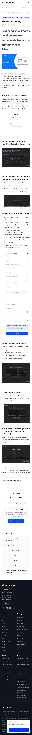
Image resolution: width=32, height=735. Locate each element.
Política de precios (22, 629)
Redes (19, 635)
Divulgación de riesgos (23, 673)
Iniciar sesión (20, 617)
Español (5, 603)
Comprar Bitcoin (6, 658)
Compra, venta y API (21, 7)
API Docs (19, 641)
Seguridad (4, 632)
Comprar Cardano (6, 676)
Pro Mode (20, 638)
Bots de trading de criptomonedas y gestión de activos (16, 12)
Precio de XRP (5, 673)
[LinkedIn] (6, 608)
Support (4, 626)
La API (3, 10)
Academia (20, 468)
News (3, 623)
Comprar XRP (5, 670)
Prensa (4, 650)
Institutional (5, 638)
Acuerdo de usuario (22, 658)
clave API (13, 189)
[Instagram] (13, 608)
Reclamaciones (6, 629)
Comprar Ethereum (7, 664)
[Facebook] (10, 608)
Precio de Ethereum (7, 667)
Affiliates (4, 635)
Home (3, 617)
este (18, 234)
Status (19, 632)
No (21, 497)
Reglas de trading (22, 644)
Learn (3, 620)
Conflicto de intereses (23, 687)
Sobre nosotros (6, 641)
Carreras (4, 644)
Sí (12, 497)
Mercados (20, 623)
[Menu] (28, 2)
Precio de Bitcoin (6, 661)
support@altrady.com (17, 477)
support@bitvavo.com (8, 592)
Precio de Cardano (7, 680)
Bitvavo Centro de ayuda (8, 7)
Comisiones (20, 626)
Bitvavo (11, 217)
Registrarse (24, 99)
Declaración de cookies (23, 664)
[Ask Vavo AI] (24, 2)
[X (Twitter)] (3, 608)
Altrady (8, 99)
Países (3, 647)
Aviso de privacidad (22, 661)
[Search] (20, 2)
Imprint (19, 676)
